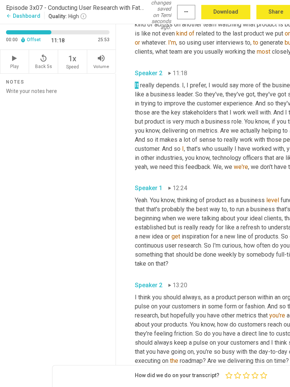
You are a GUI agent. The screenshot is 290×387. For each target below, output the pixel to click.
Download (225, 12)
